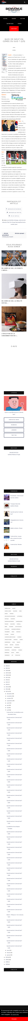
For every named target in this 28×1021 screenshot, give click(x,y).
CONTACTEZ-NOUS (14, 419)
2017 (7, 677)
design (17, 652)
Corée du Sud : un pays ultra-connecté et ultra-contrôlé (16, 538)
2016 (7, 679)
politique (7, 618)
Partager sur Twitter (15, 212)
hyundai (6, 634)
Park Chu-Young (11, 222)
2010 (7, 957)
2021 (7, 668)
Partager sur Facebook (14, 209)
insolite (18, 642)
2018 (7, 675)
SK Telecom (7, 629)
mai (8, 707)
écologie (17, 644)
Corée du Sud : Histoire (16, 544)
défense (11, 644)
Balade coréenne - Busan (16, 528)
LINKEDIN (13, 430)
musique (20, 649)
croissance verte (8, 647)
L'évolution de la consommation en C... (10, 334)
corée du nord (22, 220)
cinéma (21, 639)
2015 (7, 682)
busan (12, 652)
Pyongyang (17, 655)
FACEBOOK (14, 424)
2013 (7, 686)
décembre (9, 693)
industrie (4, 222)
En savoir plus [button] (15, 1014)
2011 (7, 691)
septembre (9, 700)
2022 (7, 665)
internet (11, 613)
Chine (13, 642)
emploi (6, 613)
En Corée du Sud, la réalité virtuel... (12, 302)
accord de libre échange (12, 220)
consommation (19, 621)
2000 (7, 964)
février (8, 952)
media (13, 631)
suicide (6, 644)
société (12, 224)
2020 (7, 670)
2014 (7, 684)
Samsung (16, 639)
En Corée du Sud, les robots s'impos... (12, 269)
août (8, 703)
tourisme (11, 626)
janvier (8, 955)
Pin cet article (15, 216)
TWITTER (14, 435)
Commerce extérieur (15, 629)
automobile (19, 616)
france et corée (8, 639)
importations (17, 647)
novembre (9, 696)
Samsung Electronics (20, 222)
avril (8, 710)
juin (8, 705)
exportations (7, 642)
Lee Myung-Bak (18, 626)
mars (8, 950)
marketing (14, 649)
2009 (7, 959)
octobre (9, 698)
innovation (7, 649)
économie (13, 618)
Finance (12, 634)
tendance (18, 631)
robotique (7, 652)
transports (7, 631)
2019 (7, 672)
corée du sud (7, 608)
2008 (7, 962)
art (12, 655)
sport (16, 224)
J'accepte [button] (14, 1019)
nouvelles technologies (10, 616)
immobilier (7, 655)
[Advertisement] (14, 472)
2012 (7, 689)
